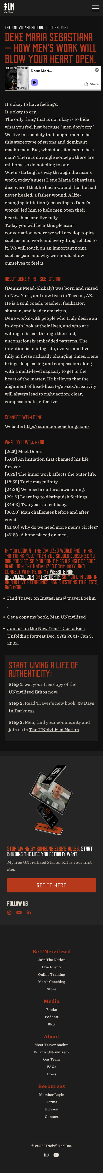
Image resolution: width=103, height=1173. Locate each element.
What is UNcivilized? (51, 1052)
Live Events (52, 967)
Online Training (51, 974)
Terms (51, 1102)
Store (51, 989)
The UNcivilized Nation (54, 729)
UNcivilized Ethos (28, 691)
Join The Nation (51, 960)
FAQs (51, 1067)
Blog (51, 1024)
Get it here (51, 885)
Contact (51, 1117)
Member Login (51, 1095)
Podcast (51, 1017)
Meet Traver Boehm (51, 1045)
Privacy (51, 1109)
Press (51, 1074)
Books (51, 1010)
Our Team (51, 1059)
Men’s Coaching (51, 982)
